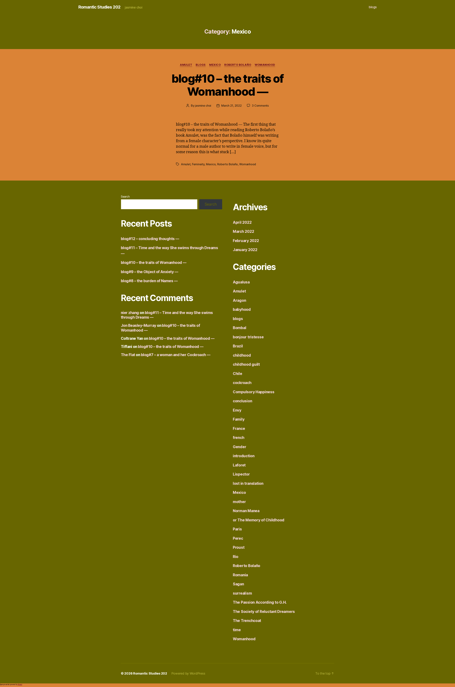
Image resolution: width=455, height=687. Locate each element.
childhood (242, 355)
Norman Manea (246, 511)
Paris (237, 529)
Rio (235, 556)
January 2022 (245, 250)
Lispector (241, 474)
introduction (244, 456)
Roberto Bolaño (237, 64)
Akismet (20, 684)
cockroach (242, 382)
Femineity (198, 164)
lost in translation (248, 483)
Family (238, 419)
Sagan (238, 584)
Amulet (186, 64)
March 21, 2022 (231, 105)
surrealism (242, 593)
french (238, 437)
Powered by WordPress (188, 673)
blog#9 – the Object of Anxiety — (149, 272)
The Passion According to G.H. (260, 602)
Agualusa (241, 282)
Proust (238, 547)
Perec (238, 538)
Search (125, 196)
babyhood (242, 309)
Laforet (239, 465)
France (239, 428)
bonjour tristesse (248, 337)
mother (239, 502)
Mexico (215, 64)
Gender (239, 447)
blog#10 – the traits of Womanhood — (228, 85)
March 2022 (243, 231)
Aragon (239, 300)
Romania (240, 575)
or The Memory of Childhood (258, 520)
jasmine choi (203, 105)
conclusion (242, 401)
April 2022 (242, 222)
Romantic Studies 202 (99, 7)
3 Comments (260, 105)
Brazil (238, 346)
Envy (237, 410)
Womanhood (265, 64)
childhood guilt (246, 364)
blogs (373, 7)
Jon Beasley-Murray (138, 325)
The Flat (128, 355)
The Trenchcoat (247, 620)
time (237, 630)
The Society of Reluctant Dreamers (264, 611)
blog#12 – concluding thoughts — (150, 239)
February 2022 (246, 240)
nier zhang (130, 312)
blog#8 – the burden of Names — (149, 281)
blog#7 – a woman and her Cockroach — (175, 355)
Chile (237, 373)
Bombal (239, 328)
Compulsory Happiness (253, 392)
